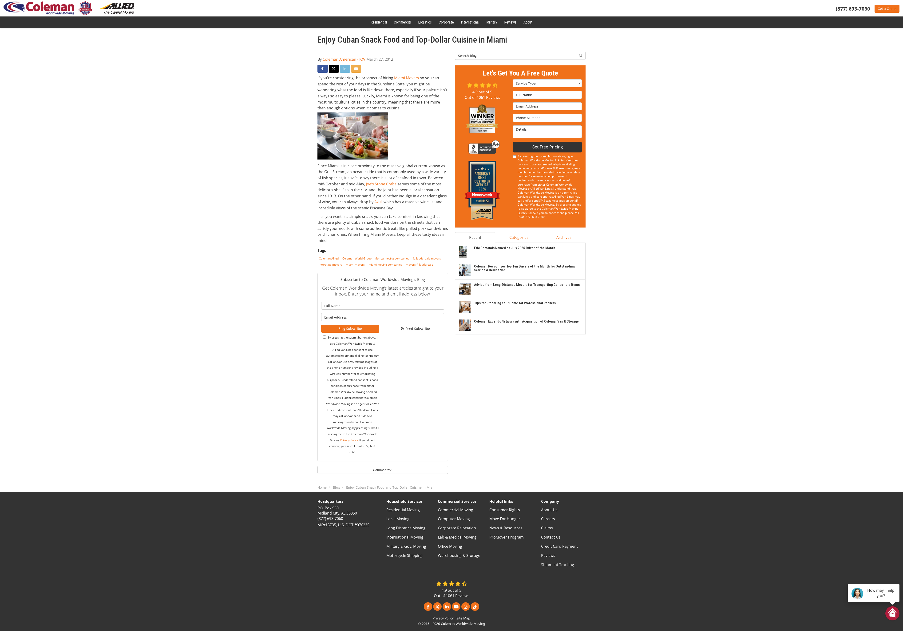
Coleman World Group (357, 258)
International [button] (470, 22)
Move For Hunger (504, 518)
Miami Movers (406, 77)
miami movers (355, 265)
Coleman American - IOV (344, 59)
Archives (563, 237)
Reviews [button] (510, 22)
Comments (381, 470)
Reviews (548, 555)
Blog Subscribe (350, 328)
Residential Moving (403, 509)
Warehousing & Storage (459, 555)
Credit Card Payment (559, 546)
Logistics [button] (425, 22)
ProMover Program (506, 537)
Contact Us (551, 537)
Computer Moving (454, 518)
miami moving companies (385, 265)
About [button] (527, 22)
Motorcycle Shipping (404, 555)
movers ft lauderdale (419, 265)
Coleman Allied (329, 258)
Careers (548, 518)
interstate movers (330, 265)
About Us (549, 509)
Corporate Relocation (457, 528)
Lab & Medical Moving (457, 537)
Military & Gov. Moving (406, 546)
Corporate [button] (446, 22)
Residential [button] (379, 22)
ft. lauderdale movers (427, 258)
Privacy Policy (349, 440)
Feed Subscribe (417, 328)
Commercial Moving (455, 509)
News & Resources (505, 528)
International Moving (404, 537)
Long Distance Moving (405, 528)
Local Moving (397, 518)
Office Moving (450, 546)
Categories (518, 237)
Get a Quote (887, 8)
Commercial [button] (402, 22)
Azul (378, 201)
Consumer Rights (504, 509)
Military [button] (491, 22)
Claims (547, 528)
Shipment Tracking (557, 564)
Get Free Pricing (547, 147)
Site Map (463, 618)
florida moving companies (392, 258)
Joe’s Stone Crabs (381, 184)
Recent (475, 237)
